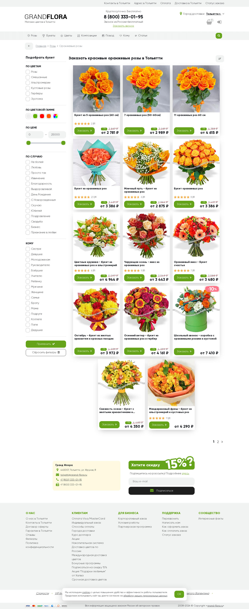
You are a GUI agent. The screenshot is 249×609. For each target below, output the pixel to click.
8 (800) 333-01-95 (123, 17)
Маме (34, 308)
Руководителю (40, 265)
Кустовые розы (40, 88)
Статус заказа (214, 3)
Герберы (37, 93)
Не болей (37, 162)
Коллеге (36, 319)
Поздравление (40, 216)
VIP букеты (61, 593)
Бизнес (35, 227)
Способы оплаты (83, 527)
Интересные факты (211, 518)
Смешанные (39, 77)
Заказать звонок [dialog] (123, 26)
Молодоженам (40, 259)
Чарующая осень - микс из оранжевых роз (141, 264)
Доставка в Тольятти (188, 3)
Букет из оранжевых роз (90, 188)
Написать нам (171, 522)
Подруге (36, 314)
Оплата (165, 3)
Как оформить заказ (175, 527)
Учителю (36, 276)
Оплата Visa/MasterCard (88, 518)
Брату (35, 303)
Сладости (42, 593)
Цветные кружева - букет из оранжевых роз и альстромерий (95, 264)
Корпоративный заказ (132, 518)
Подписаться (164, 491)
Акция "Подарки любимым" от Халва (89, 573)
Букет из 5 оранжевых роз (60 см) (96, 115)
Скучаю (36, 205)
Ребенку (36, 281)
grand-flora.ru (215, 606)
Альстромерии (40, 82)
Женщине (37, 292)
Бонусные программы (86, 563)
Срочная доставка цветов (89, 579)
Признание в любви (43, 232)
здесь (185, 473)
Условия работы (128, 522)
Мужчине (37, 287)
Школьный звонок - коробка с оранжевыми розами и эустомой (195, 337)
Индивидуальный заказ (86, 522)
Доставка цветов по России (85, 549)
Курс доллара (81, 535)
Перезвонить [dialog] (170, 518)
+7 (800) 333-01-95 (71, 480)
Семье (35, 297)
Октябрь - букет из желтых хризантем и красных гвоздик (94, 337)
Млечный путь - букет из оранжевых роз (140, 190)
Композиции (89, 35)
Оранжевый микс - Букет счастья (190, 264)
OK (179, 594)
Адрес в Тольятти (145, 3)
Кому (126, 35)
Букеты (50, 35)
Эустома (37, 99)
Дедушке (37, 330)
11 (167, 418)
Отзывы (30, 535)
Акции (75, 539)
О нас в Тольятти (37, 518)
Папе (34, 324)
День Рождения (41, 194)
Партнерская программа (135, 527)
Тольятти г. (213, 14)
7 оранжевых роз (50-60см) (142, 115)
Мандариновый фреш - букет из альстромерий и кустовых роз (170, 411)
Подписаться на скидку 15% (89, 567)
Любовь (36, 167)
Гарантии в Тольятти (39, 531)
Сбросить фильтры (44, 352)
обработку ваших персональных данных (145, 596)
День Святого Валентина (193, 593)
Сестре (36, 249)
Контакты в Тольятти (117, 3)
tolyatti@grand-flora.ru (73, 475)
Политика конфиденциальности (40, 545)
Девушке (37, 254)
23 (92, 197)
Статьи (142, 35)
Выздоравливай (41, 189)
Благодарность (41, 183)
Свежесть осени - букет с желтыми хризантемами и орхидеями (116, 411)
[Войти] (219, 22)
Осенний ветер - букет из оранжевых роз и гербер (141, 337)
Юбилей (36, 211)
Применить (44, 344)
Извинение (38, 178)
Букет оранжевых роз (188, 188)
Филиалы (31, 539)
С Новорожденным (43, 200)
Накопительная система (87, 543)
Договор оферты (37, 527)
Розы (34, 35)
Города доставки (83, 531)
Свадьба (37, 221)
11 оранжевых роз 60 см (189, 115)
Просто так (38, 173)
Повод (110, 35)
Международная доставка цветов (89, 557)
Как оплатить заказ (174, 531)
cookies (86, 592)
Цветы (68, 35)
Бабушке (37, 270)
